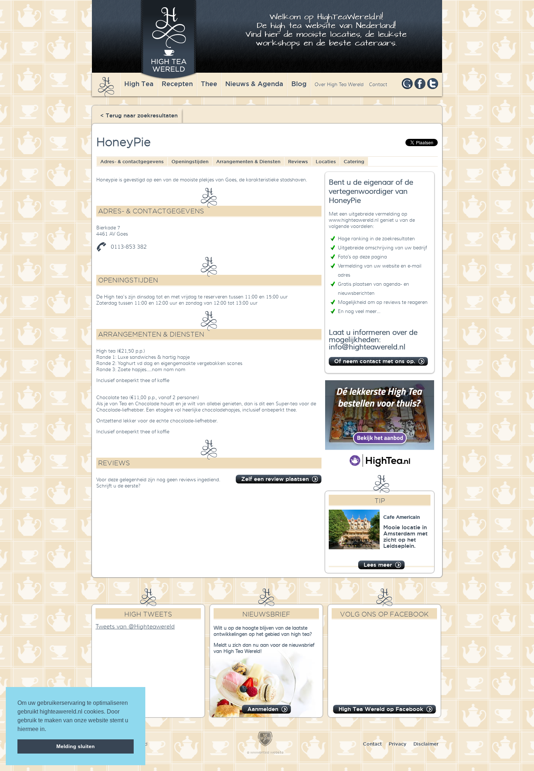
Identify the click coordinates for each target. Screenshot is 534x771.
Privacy (397, 743)
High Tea (139, 83)
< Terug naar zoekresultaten (139, 115)
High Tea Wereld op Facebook (381, 709)
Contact (378, 84)
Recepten (177, 83)
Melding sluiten (75, 746)
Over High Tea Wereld (339, 84)
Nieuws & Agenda (254, 83)
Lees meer (378, 565)
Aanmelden (262, 709)
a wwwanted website (265, 752)
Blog (299, 83)
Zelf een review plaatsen (275, 479)
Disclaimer (425, 743)
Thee (209, 83)
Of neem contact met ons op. (374, 361)
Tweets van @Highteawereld (135, 626)
